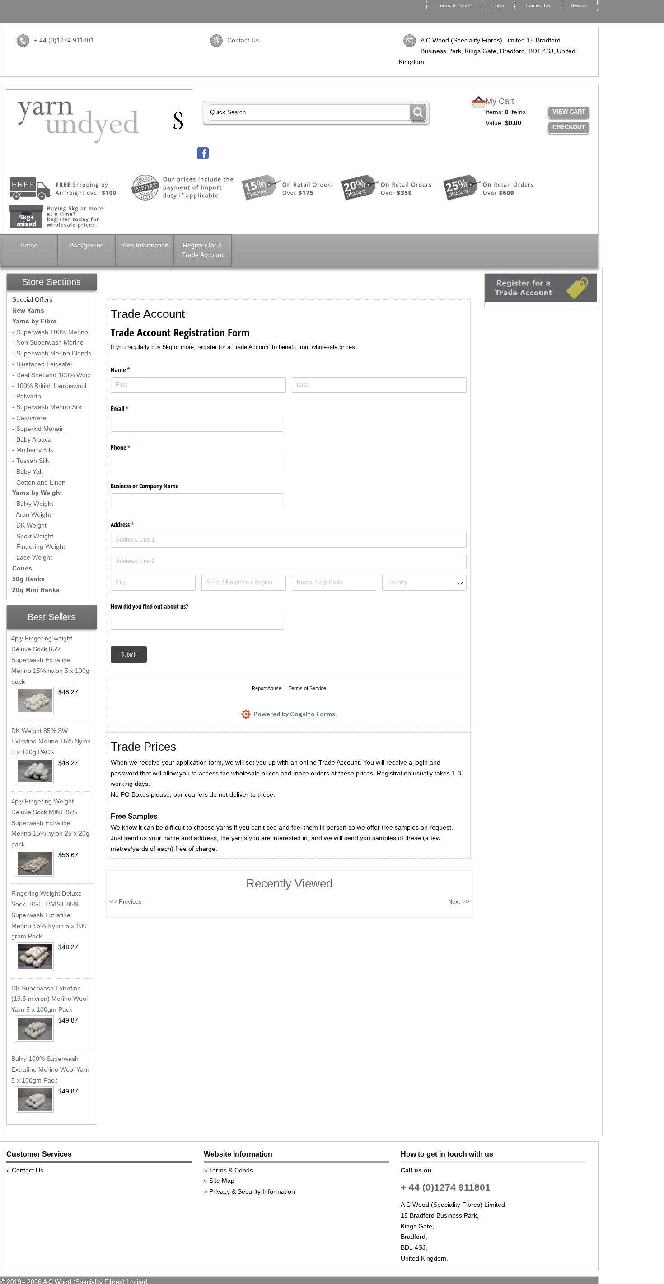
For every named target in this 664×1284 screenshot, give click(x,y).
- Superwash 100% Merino (50, 332)
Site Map (221, 1180)
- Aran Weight (31, 514)
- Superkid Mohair (37, 428)
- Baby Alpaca (31, 439)
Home (28, 245)
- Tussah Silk (30, 460)
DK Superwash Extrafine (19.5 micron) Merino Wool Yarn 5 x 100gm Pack (49, 999)
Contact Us (537, 5)
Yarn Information (144, 245)
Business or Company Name (144, 485)
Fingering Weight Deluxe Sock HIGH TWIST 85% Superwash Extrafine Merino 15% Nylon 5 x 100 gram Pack (49, 915)
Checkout (568, 127)
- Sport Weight (32, 536)
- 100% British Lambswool (49, 385)
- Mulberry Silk (32, 449)
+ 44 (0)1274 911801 (64, 40)
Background (87, 245)
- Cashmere (29, 417)
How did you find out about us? (149, 606)
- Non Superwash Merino (48, 342)
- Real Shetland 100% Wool (51, 374)
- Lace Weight (32, 557)
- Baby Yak (27, 471)
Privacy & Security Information (252, 1191)
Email (130, 408)
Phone (131, 447)
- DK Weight (29, 525)
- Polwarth (26, 396)
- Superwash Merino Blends (51, 353)
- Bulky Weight (32, 503)
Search (579, 5)
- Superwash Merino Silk (47, 407)
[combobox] (424, 583)
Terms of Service (307, 688)
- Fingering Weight (38, 546)
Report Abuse (266, 688)
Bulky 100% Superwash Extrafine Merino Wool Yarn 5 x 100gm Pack (50, 1069)
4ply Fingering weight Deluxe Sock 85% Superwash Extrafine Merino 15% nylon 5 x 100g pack (50, 660)
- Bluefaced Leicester (42, 364)
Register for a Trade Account (202, 250)
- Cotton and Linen (38, 482)
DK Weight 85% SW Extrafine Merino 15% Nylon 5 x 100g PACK (51, 741)
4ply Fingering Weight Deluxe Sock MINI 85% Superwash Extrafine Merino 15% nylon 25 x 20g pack (50, 823)
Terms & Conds (454, 5)
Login (498, 5)
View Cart (568, 111)
